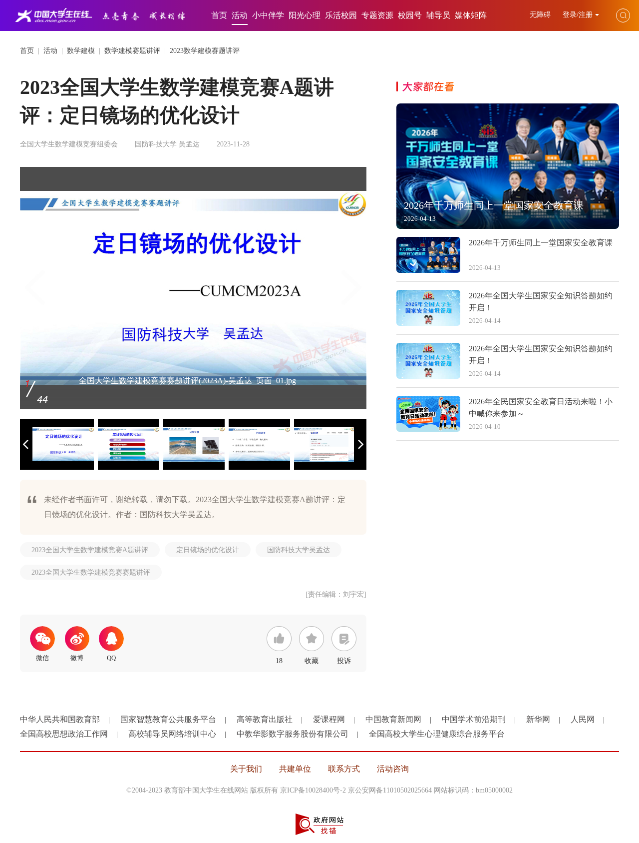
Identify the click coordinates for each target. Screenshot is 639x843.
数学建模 (81, 50)
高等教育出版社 (265, 719)
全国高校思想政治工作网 (64, 734)
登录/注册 (578, 14)
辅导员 (438, 15)
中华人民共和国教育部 (60, 719)
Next (351, 287)
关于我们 (246, 769)
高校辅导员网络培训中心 (172, 734)
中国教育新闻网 (393, 719)
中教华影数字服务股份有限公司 (292, 734)
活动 (240, 15)
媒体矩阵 (471, 15)
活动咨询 (393, 769)
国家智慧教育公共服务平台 (168, 719)
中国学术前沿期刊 (474, 719)
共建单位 (295, 769)
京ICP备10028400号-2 (313, 790)
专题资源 (377, 15)
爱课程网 (329, 719)
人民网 (583, 719)
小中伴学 (268, 15)
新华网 (538, 719)
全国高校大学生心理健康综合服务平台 (437, 734)
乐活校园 (341, 15)
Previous (35, 287)
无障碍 (541, 14)
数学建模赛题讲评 (132, 50)
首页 (219, 15)
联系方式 (344, 769)
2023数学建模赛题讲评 (205, 50)
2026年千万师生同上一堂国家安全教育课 (541, 242)
